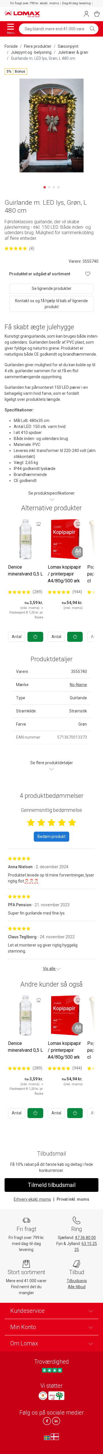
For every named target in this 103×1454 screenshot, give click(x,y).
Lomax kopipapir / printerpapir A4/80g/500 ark (64, 573)
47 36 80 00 (85, 1237)
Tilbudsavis (77, 1280)
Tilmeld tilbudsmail (52, 1185)
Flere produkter (38, 46)
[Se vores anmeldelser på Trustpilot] (52, 1370)
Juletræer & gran (73, 52)
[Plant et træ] (56, 1395)
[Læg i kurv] (35, 637)
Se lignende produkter (52, 288)
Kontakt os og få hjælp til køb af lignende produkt (51, 303)
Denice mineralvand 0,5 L (25, 570)
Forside (11, 46)
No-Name (78, 684)
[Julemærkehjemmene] (43, 1395)
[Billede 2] (49, 187)
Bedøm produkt (51, 836)
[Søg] (92, 28)
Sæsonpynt (68, 46)
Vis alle (49, 968)
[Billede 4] (58, 187)
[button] (16, 71)
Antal (16, 636)
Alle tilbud (77, 1286)
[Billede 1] (44, 187)
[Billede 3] (54, 187)
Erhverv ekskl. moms (32, 1199)
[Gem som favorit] (38, 523)
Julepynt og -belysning (31, 52)
